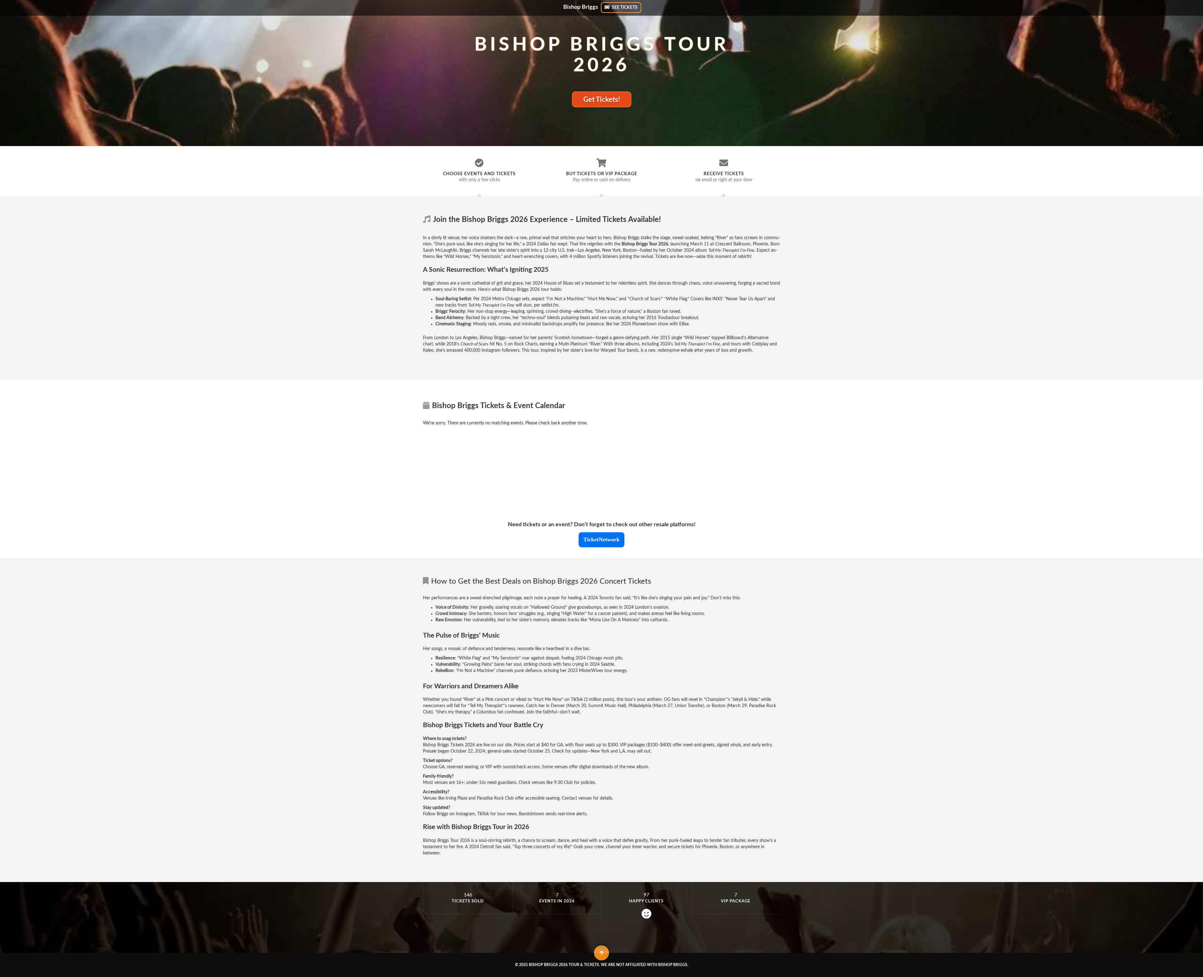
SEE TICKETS (624, 7)
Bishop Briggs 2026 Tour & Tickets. (564, 965)
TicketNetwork (601, 539)
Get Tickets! (601, 99)
